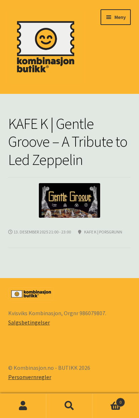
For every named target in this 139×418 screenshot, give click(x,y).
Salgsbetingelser (29, 322)
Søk (69, 406)
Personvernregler (29, 377)
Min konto (23, 406)
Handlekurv (107, 399)
